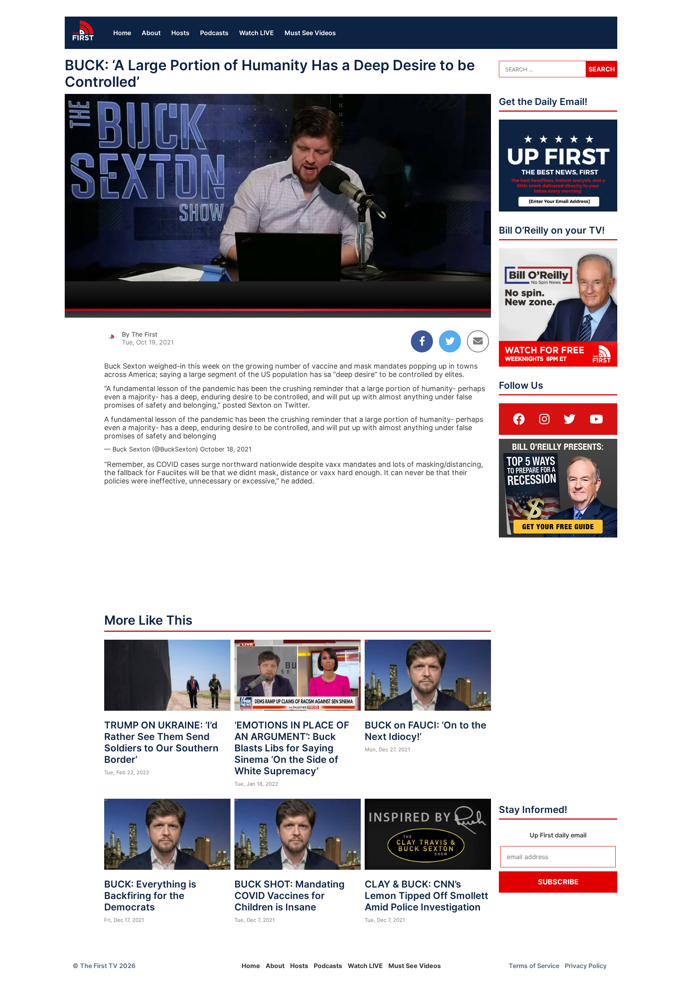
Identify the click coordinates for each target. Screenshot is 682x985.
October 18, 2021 (225, 449)
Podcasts (214, 33)
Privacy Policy (586, 966)
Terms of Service (534, 966)
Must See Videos (310, 33)
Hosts (180, 33)
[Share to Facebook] (422, 341)
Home (122, 33)
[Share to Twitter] (450, 341)
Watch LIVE (256, 33)
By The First (139, 334)
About (151, 33)
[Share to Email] (478, 341)
